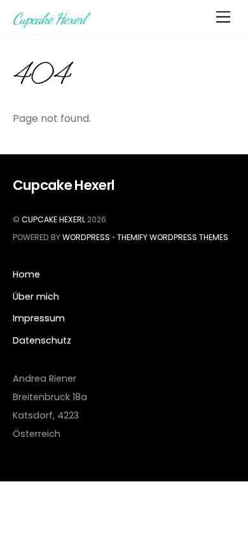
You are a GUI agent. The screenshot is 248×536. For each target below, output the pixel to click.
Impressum (39, 318)
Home (26, 274)
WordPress (86, 237)
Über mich (36, 296)
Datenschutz (42, 340)
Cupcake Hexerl (53, 219)
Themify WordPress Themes (172, 237)
